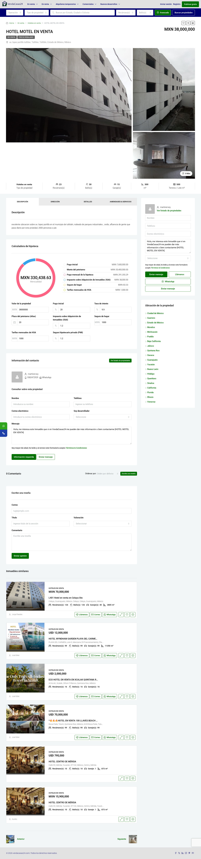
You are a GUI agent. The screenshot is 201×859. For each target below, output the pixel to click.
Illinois (150, 397)
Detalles (88, 202)
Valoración (78, 517)
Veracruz (151, 402)
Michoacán (152, 332)
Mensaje (15, 423)
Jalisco (150, 346)
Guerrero (151, 318)
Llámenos (83, 614)
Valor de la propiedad (21, 303)
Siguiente (121, 839)
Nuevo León (152, 369)
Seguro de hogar (101, 316)
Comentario (17, 530)
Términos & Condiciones (76, 448)
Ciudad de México (155, 313)
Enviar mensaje (46, 457)
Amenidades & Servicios (120, 202)
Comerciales (88, 4)
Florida (150, 392)
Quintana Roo (153, 350)
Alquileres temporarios (66, 4)
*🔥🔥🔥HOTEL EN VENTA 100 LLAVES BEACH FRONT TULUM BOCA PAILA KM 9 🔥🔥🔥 (93, 720)
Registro (176, 4)
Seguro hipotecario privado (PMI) (68, 332)
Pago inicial (58, 303)
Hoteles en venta (34, 23)
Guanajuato (152, 360)
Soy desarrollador (81, 411)
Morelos (151, 327)
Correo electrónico (20, 411)
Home (11, 23)
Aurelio (14, 819)
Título (14, 517)
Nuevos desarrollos (108, 4)
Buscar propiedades (184, 12)
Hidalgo (151, 374)
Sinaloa (150, 383)
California (151, 388)
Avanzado (164, 12)
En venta (31, 4)
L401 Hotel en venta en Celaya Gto (66, 597)
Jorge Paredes (17, 614)
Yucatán (151, 364)
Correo (15, 505)
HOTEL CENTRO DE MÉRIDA (62, 761)
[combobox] (14, 12)
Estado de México (155, 322)
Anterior (20, 839)
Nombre (15, 398)
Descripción (22, 202)
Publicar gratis (190, 4)
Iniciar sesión (166, 4)
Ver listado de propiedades (120, 361)
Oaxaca (150, 355)
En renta (45, 4)
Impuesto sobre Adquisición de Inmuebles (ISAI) (67, 318)
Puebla (150, 336)
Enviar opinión (20, 556)
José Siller (15, 655)
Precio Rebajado (26, 37)
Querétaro (151, 378)
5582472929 (32, 377)
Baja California (154, 341)
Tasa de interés (101, 303)
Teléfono (77, 398)
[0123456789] (3, 426)
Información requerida (24, 457)
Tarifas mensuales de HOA (24, 332)
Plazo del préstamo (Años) (24, 316)
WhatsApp (46, 377)
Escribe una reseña (129, 474)
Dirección (55, 202)
